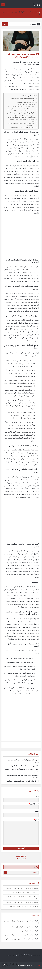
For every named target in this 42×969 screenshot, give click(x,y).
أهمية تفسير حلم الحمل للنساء (26, 104)
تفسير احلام (16, 62)
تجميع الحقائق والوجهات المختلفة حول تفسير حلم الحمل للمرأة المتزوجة (20, 124)
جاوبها (37, 4)
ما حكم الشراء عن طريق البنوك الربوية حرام (19, 939)
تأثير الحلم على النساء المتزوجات (25, 102)
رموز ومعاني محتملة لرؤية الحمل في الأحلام (23, 111)
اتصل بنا (9, 955)
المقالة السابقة (20, 856)
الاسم (37, 796)
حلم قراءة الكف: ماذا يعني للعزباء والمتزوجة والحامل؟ (21, 781)
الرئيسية (38, 12)
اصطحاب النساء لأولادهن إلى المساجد (21, 927)
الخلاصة (33, 121)
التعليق (36, 820)
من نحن (15, 955)
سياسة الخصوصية (35, 955)
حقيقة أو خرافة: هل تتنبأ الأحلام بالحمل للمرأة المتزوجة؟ (21, 106)
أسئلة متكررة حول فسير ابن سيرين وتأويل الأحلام (22, 127)
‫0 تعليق (35, 64)
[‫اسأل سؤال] (4, 965)
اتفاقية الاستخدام (24, 955)
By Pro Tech (36, 965)
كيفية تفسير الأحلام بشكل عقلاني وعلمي (24, 115)
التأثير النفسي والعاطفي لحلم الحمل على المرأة (21, 117)
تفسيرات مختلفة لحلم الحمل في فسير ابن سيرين (21, 108)
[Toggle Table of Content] (34, 95)
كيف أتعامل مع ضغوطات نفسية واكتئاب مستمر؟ (18, 935)
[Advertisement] (21, 238)
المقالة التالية (22, 859)
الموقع (37, 811)
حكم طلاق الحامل (27, 931)
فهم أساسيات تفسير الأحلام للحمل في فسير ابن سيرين (21, 99)
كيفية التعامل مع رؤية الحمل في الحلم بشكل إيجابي (22, 119)
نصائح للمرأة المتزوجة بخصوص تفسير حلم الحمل (21, 113)
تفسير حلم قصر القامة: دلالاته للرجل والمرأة (24, 766)
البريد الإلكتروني (34, 804)
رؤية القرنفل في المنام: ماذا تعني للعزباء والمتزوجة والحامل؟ (21, 888)
